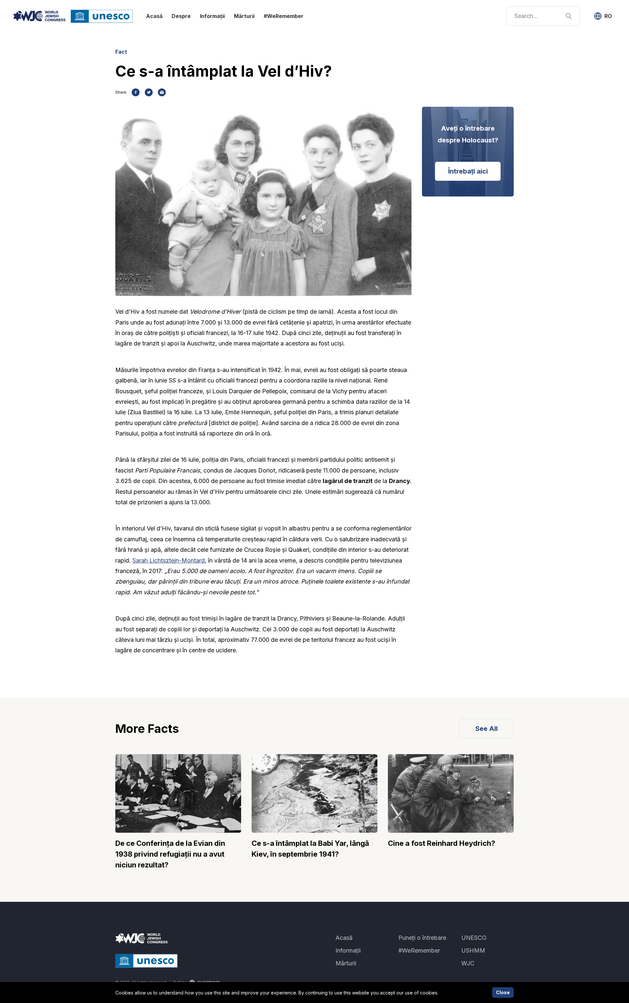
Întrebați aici (468, 171)
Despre (181, 16)
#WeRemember (283, 16)
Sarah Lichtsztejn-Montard (168, 560)
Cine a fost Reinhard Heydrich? (441, 843)
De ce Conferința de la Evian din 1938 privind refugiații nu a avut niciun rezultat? (170, 854)
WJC (467, 963)
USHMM (473, 950)
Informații (212, 16)
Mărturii (244, 16)
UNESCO (473, 937)
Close (503, 992)
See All (486, 729)
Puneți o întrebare (422, 937)
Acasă (154, 16)
